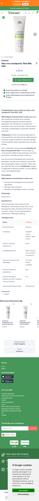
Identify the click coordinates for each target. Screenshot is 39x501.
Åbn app (25, 4)
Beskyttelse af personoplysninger (11, 411)
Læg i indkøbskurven (24, 80)
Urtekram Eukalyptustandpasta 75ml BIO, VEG (25, 323)
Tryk (2, 413)
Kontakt (3, 400)
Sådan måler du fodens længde (10, 406)
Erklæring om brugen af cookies (10, 409)
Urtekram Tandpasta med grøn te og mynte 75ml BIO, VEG (7, 323)
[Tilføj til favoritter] (13, 304)
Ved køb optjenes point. (19, 84)
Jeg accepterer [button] (23, 490)
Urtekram (28, 222)
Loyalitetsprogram (6, 398)
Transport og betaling (7, 393)
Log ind (32, 428)
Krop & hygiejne (8, 57)
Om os (3, 366)
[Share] (36, 63)
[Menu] (2, 12)
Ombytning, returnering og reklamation (12, 396)
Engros (3, 368)
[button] (7, 376)
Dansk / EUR (9, 435)
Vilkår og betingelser (7, 402)
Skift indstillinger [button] (23, 494)
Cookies (3, 415)
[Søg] (25, 12)
